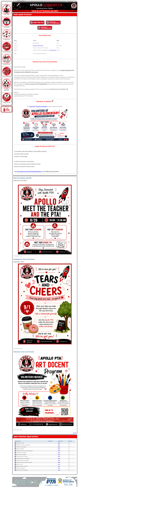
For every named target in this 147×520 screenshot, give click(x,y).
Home (6, 2)
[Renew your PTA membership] (53, 24)
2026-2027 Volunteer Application (38, 106)
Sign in (74, 1)
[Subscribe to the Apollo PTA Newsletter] (44, 29)
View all (74, 432)
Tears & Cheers (53, 50)
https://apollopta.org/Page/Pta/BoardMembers (29, 171)
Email (59, 444)
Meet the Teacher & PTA (38, 45)
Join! (15, 1)
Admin (66, 1)
